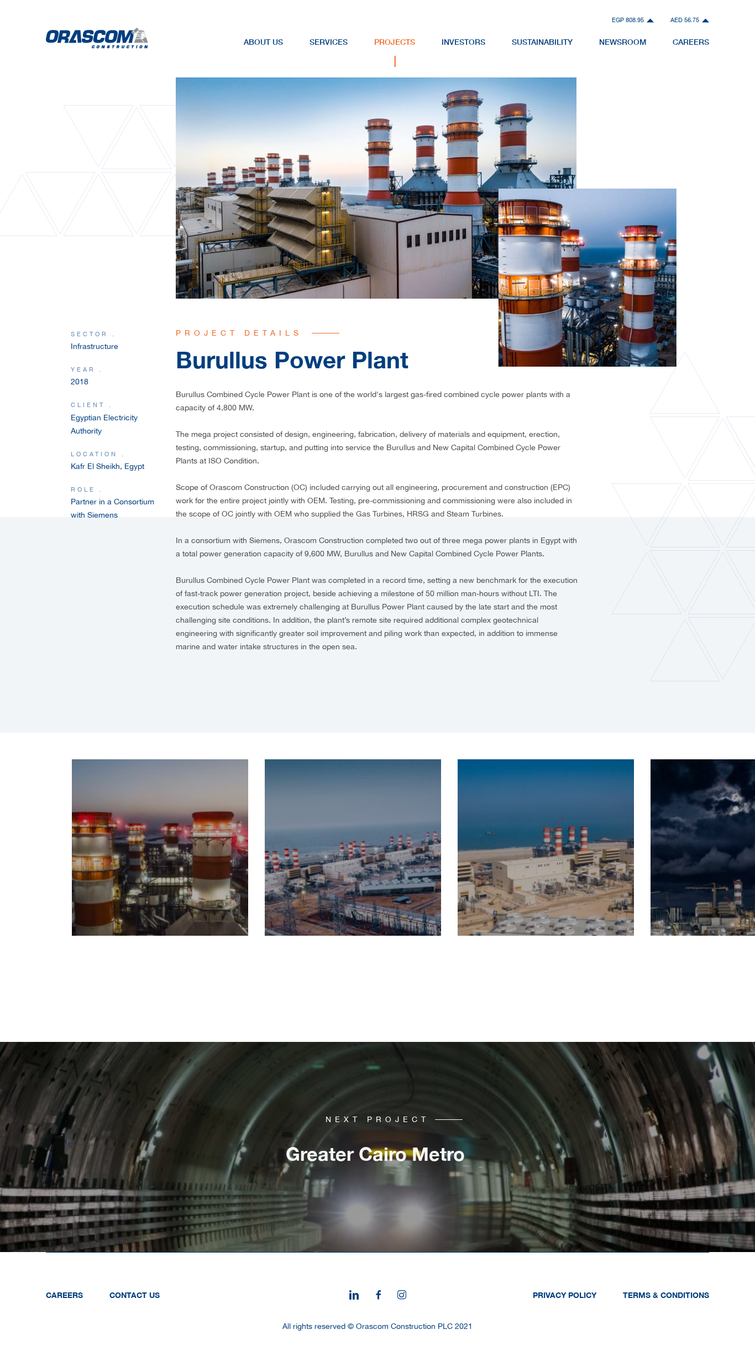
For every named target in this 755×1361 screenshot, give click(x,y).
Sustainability (542, 41)
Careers (691, 41)
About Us (263, 41)
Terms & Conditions (666, 1295)
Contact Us (134, 1295)
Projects (394, 41)
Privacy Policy (564, 1295)
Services (329, 41)
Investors (463, 41)
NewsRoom (622, 41)
